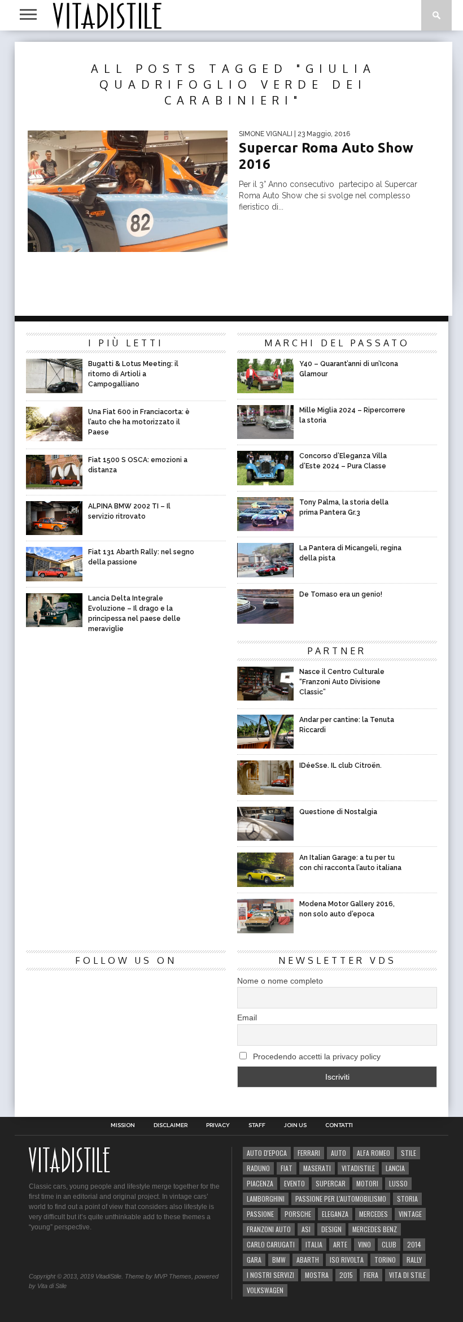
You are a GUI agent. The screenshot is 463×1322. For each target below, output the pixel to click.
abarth (307, 1259)
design (331, 1229)
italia (313, 1244)
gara (254, 1259)
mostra (317, 1275)
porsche (298, 1214)
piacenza (260, 1183)
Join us (295, 1125)
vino (364, 1244)
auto (338, 1153)
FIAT (286, 1168)
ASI (306, 1229)
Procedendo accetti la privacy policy (316, 1056)
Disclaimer (170, 1125)
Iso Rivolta (347, 1259)
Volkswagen (265, 1290)
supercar (331, 1183)
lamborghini (266, 1198)
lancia (395, 1168)
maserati (317, 1168)
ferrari (309, 1153)
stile (408, 1153)
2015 (346, 1275)
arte (340, 1244)
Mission (123, 1125)
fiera (371, 1275)
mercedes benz (374, 1229)
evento (294, 1183)
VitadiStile (358, 1168)
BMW (279, 1259)
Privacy (218, 1125)
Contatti (339, 1125)
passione (260, 1214)
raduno (258, 1168)
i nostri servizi (270, 1275)
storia (407, 1198)
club (389, 1244)
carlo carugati (271, 1244)
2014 (414, 1244)
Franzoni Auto (269, 1229)
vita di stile (407, 1275)
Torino (385, 1259)
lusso (398, 1183)
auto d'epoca (267, 1153)
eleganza (335, 1214)
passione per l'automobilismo (340, 1198)
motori (367, 1183)
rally (414, 1259)
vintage (410, 1214)
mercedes (373, 1214)
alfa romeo (373, 1153)
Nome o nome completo (280, 980)
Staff (256, 1125)
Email (247, 1017)
